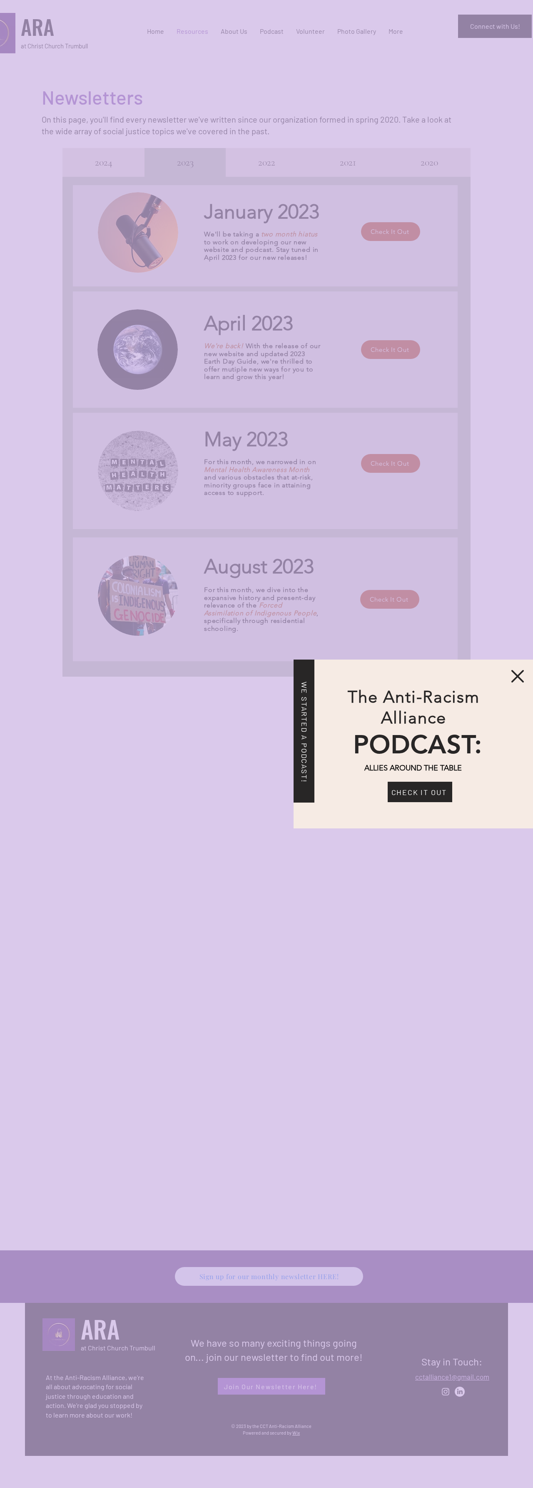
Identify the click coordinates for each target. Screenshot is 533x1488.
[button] (517, 676)
